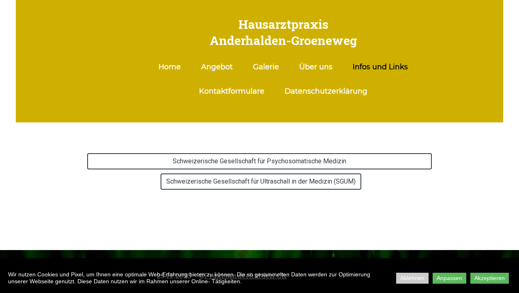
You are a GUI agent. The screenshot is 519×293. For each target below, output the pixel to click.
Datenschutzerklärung (326, 91)
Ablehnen (412, 278)
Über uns (315, 66)
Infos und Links (380, 66)
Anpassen (449, 278)
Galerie (266, 66)
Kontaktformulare (231, 91)
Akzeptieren (489, 278)
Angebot (217, 66)
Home (170, 66)
